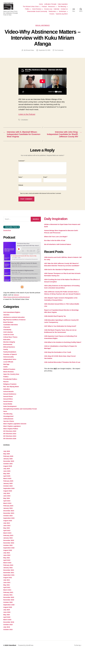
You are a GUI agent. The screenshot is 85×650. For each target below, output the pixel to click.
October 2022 (8, 545)
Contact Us (64, 9)
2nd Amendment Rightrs (11, 312)
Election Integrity (9, 342)
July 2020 (6, 610)
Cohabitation (24, 119)
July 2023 (6, 523)
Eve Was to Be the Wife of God (54, 240)
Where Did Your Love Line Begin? (55, 236)
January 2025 (8, 483)
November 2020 (8, 600)
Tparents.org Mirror (62, 14)
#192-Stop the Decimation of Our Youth (57, 352)
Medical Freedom (9, 369)
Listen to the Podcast (26, 114)
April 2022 (6, 560)
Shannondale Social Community (37, 11)
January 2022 (8, 567)
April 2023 (6, 530)
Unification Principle (50, 4)
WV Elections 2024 (9, 436)
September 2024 (8, 488)
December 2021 (8, 570)
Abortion (6, 315)
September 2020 (8, 605)
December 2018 (8, 622)
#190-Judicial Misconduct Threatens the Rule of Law (62, 362)
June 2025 (6, 471)
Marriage (6, 364)
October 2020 (8, 602)
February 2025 (8, 481)
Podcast (44, 6)
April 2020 (6, 617)
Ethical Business (9, 347)
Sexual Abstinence (42, 25)
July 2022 (6, 553)
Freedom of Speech (10, 354)
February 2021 (8, 592)
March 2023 (7, 533)
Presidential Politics (10, 379)
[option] (22, 257)
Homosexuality (8, 357)
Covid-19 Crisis (8, 334)
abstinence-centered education (14, 317)
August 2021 (7, 577)
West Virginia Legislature (12, 426)
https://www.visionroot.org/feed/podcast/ (16, 297)
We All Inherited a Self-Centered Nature (57, 244)
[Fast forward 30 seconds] (35, 250)
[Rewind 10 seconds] (28, 250)
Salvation (6, 389)
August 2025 (7, 466)
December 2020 (8, 597)
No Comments (59, 50)
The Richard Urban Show (31, 6)
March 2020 (7, 619)
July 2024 (6, 493)
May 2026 (6, 454)
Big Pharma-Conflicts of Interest (14, 320)
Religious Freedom (9, 384)
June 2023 (6, 525)
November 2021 (8, 572)
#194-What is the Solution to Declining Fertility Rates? (62, 342)
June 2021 (6, 582)
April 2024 (6, 501)
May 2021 (6, 585)
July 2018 (6, 627)
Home (41, 4)
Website (20, 185)
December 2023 (8, 511)
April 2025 (6, 476)
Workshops (62, 11)
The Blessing (62, 6)
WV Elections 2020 (9, 431)
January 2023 (8, 538)
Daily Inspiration (63, 4)
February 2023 (8, 535)
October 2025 (8, 463)
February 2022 (8, 565)
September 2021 (8, 575)
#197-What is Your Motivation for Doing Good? (60, 326)
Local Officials (8, 362)
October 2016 (8, 629)
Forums (51, 14)
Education (6, 339)
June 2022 (6, 555)
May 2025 (6, 473)
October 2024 (8, 486)
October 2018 (8, 624)
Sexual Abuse (8, 396)
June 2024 (6, 496)
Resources (51, 6)
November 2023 (8, 513)
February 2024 (8, 506)
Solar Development (9, 406)
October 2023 (8, 515)
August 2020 (7, 607)
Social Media (7, 404)
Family (5, 349)
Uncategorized (8, 416)
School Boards (8, 391)
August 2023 (7, 520)
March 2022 (7, 563)
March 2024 (7, 503)
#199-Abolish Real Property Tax (55, 316)
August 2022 (7, 550)
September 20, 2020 (44, 50)
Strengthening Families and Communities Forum (20, 409)
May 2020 (6, 615)
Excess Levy (48, 9)
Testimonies (52, 11)
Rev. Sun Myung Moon (11, 386)
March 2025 (7, 478)
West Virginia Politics (10, 428)
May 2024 (6, 498)
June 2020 (6, 612)
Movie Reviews (8, 372)
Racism (5, 381)
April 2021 (6, 587)
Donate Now (7, 230)
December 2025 (8, 461)
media (5, 367)
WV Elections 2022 (9, 433)
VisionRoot (12, 645)
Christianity (7, 329)
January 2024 (8, 508)
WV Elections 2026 (9, 438)
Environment (7, 344)
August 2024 (7, 491)
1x (31, 250)
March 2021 (7, 590)
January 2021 (8, 595)
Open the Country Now (11, 374)
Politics (27, 9)
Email (45, 177)
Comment (21, 161)
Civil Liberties (8, 332)
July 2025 (6, 468)
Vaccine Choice (8, 421)
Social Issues (8, 401)
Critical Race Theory (10, 337)
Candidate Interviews (10, 324)
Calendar (56, 9)
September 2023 (8, 518)
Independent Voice (9, 359)
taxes (5, 411)
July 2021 (6, 580)
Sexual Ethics (8, 399)
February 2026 (8, 456)
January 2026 (8, 459)
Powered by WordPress (25, 645)
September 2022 (8, 548)
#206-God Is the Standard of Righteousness (59, 269)
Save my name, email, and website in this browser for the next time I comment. (40, 193)
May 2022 (6, 558)
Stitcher (16, 295)
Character (6, 327)
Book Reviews (36, 9)
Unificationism (8, 419)
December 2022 (8, 540)
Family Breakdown (9, 352)
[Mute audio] (24, 250)
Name (20, 177)
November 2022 (8, 543)
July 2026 (6, 451)
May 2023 (6, 528)
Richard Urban (30, 50)
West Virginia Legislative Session (14, 424)
